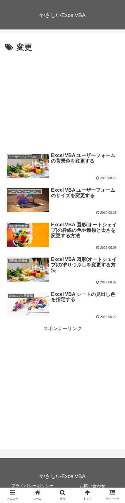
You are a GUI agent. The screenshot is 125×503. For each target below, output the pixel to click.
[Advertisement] (62, 99)
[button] (113, 484)
